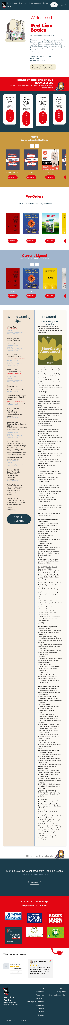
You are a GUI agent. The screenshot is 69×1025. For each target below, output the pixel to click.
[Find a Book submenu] (27, 3)
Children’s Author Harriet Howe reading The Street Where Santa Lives (16, 502)
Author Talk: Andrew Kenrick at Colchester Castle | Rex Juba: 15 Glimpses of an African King (15, 489)
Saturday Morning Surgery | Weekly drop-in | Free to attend (16, 397)
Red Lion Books (8, 999)
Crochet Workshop (14, 372)
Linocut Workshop (13, 340)
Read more (43, 117)
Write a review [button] (16, 972)
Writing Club (11, 327)
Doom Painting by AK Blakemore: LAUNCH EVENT (13, 474)
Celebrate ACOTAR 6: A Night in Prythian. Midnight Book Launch (16, 446)
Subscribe (34, 882)
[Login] (62, 5)
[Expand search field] (54, 4)
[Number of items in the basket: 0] (65, 5)
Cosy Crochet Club (14, 357)
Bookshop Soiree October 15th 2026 (16, 425)
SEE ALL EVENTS (19, 519)
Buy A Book (10, 115)
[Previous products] (32, 146)
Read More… (13, 177)
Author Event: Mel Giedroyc (12, 412)
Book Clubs (59, 115)
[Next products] (37, 146)
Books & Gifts (26, 118)
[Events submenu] (17, 3)
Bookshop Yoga (12, 386)
